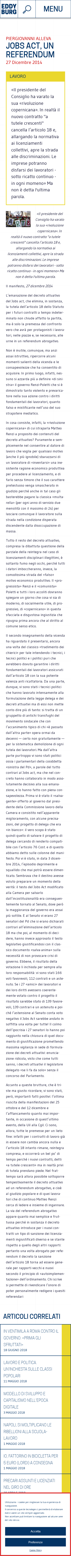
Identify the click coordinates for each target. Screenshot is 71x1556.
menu (53, 9)
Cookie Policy (35, 1550)
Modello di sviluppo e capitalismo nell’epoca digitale (26, 1400)
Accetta (35, 1531)
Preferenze (35, 1542)
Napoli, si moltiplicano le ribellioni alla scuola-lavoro (27, 1432)
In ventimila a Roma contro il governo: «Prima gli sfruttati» (31, 1338)
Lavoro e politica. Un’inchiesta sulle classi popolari (28, 1369)
